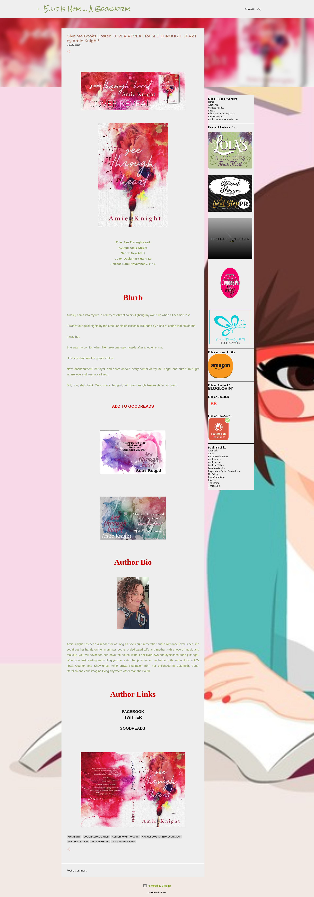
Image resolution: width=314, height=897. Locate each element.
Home (211, 102)
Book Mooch (214, 459)
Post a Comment (77, 870)
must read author (78, 841)
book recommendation (96, 837)
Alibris (211, 453)
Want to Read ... (216, 107)
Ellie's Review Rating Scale (221, 113)
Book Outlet (214, 462)
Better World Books (218, 456)
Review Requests (217, 116)
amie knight (74, 837)
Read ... (211, 110)
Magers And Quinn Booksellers (224, 471)
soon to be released (124, 841)
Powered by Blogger (159, 885)
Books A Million (216, 465)
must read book (100, 841)
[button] (69, 52)
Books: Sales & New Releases (223, 119)
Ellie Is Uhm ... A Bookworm (86, 9)
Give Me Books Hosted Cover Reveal (161, 837)
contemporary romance (125, 837)
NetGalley (213, 474)
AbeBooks (213, 450)
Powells (212, 480)
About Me (213, 104)
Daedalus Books (216, 468)
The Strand (213, 483)
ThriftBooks (214, 486)
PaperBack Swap (216, 477)
